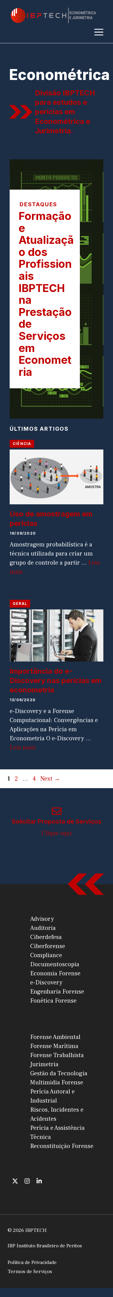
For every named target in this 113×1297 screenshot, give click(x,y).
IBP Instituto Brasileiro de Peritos (45, 1245)
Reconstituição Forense (61, 1146)
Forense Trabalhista (57, 1055)
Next (50, 779)
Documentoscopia (54, 964)
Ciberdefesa (46, 937)
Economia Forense (55, 973)
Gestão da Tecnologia (58, 1073)
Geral (20, 603)
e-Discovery (46, 983)
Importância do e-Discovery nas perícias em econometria (56, 680)
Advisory (42, 919)
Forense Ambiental (55, 1037)
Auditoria (43, 928)
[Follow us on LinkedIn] (39, 1181)
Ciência (22, 443)
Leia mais (23, 747)
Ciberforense (47, 946)
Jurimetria (44, 1064)
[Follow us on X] (15, 1181)
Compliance (46, 955)
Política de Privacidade (32, 1262)
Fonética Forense (53, 1001)
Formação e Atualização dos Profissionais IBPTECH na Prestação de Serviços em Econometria (46, 294)
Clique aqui (57, 833)
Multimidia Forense (56, 1082)
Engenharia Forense (57, 992)
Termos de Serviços (30, 1271)
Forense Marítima (54, 1046)
